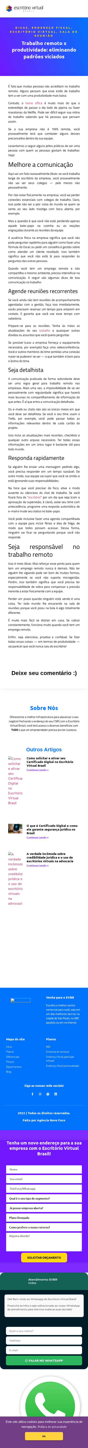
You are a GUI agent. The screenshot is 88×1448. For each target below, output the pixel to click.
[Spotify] (48, 1094)
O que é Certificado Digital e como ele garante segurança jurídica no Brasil (52, 829)
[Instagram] (40, 1094)
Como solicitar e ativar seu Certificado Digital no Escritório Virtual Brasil (50, 761)
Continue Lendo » (38, 770)
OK (44, 1436)
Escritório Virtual (33, 31)
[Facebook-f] (32, 1094)
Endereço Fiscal (51, 27)
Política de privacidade (52, 1426)
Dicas (21, 27)
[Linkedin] (56, 1094)
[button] (80, 8)
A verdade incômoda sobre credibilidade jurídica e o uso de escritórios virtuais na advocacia (50, 857)
